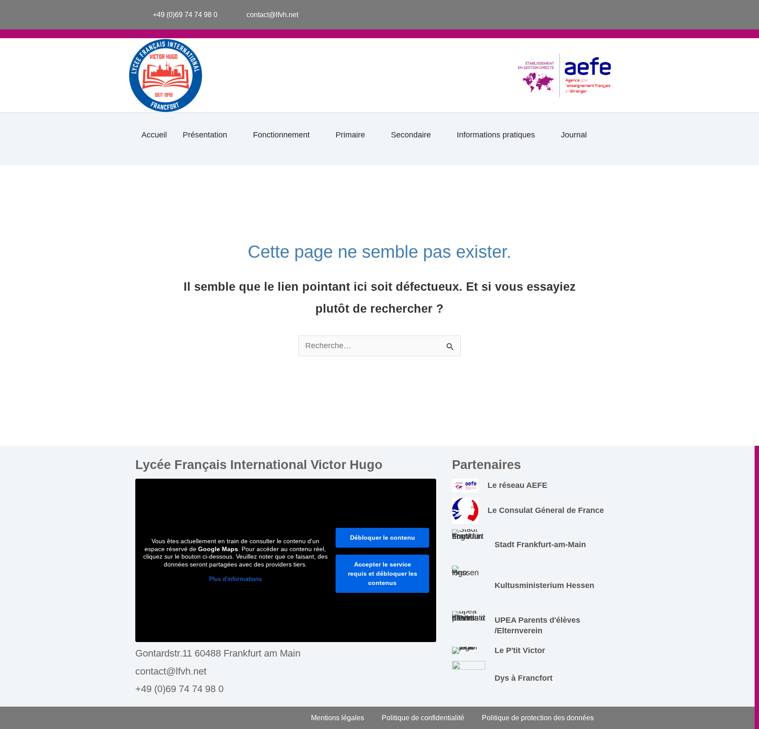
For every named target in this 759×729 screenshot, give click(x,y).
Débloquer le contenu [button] (382, 537)
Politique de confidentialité (423, 718)
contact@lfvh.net (170, 671)
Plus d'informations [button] (235, 578)
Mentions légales (337, 718)
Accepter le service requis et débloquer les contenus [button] (382, 573)
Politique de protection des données (538, 718)
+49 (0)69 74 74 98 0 (179, 688)
